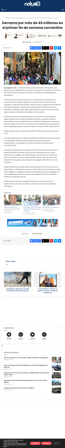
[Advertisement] (32, 251)
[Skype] (55, 48)
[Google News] (37, 234)
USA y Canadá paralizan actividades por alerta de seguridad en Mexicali (26, 366)
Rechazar (46, 443)
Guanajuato (15, 18)
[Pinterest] (51, 48)
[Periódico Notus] (32, 4)
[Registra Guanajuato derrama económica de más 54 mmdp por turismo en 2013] (13, 200)
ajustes (5, 446)
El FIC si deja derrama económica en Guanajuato (51, 206)
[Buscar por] (63, 9)
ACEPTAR (35, 443)
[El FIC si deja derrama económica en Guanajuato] (52, 200)
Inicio (8, 18)
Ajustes (57, 443)
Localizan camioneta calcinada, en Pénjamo (19, 388)
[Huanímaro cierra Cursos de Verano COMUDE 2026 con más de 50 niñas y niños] (56, 375)
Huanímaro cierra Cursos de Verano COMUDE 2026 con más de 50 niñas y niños (26, 374)
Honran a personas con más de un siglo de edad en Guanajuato (26, 358)
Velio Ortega (27, 42)
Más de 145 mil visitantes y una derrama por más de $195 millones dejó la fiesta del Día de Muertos (32, 208)
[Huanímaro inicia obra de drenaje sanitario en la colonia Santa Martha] (56, 383)
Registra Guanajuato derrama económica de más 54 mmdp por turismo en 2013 (12, 207)
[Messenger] (59, 48)
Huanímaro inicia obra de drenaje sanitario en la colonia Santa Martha (25, 381)
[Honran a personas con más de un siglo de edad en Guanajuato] (56, 360)
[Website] (7, 264)
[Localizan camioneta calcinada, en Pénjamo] (56, 390)
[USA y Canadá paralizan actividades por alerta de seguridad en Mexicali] (56, 367)
